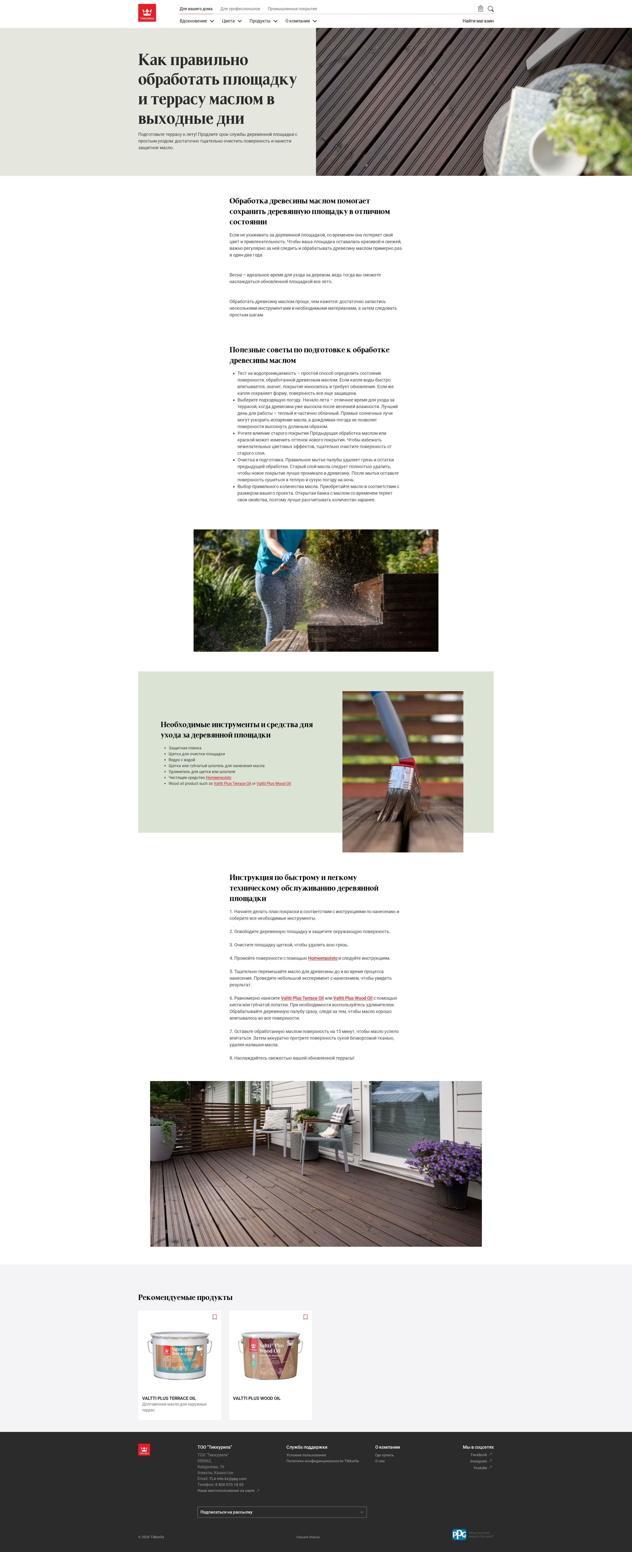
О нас (380, 1461)
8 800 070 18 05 (229, 1484)
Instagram (478, 1461)
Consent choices (308, 1537)
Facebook (479, 1455)
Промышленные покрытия (292, 8)
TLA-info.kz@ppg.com (227, 1479)
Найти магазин (478, 20)
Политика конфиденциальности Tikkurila (322, 1461)
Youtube (480, 1468)
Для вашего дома (196, 8)
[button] (480, 8)
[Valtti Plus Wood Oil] (272, 1365)
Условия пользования (306, 1455)
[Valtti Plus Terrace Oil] (181, 1365)
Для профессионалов (240, 8)
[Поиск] (491, 9)
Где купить (384, 1455)
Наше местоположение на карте (226, 1490)
